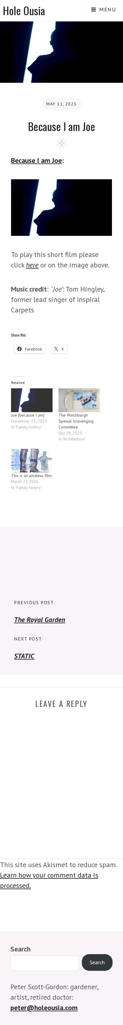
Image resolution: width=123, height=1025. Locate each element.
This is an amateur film (31, 475)
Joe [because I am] (27, 415)
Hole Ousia (24, 10)
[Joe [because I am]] (32, 400)
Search (20, 948)
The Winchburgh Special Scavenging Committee (76, 421)
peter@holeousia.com (44, 1007)
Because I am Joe (36, 160)
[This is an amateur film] (32, 460)
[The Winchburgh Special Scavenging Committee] (79, 400)
